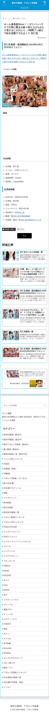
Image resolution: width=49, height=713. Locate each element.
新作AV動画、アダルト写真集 (24, 3)
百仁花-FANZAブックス (31, 220)
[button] (44, 405)
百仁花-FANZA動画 (22, 216)
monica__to (19, 212)
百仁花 (21, 229)
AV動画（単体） (10, 229)
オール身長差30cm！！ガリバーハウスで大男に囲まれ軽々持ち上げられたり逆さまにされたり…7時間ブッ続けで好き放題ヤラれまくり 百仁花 (24, 58)
